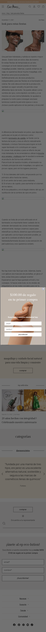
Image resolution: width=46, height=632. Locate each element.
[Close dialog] (43, 289)
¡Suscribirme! (23, 334)
